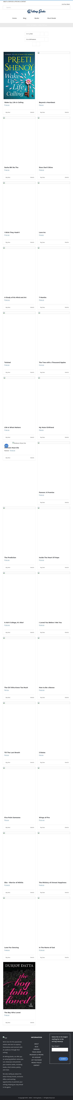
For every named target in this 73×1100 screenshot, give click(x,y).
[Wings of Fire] (54, 790)
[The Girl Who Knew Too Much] (19, 660)
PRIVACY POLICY (36, 1062)
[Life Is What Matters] (19, 400)
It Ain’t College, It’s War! (14, 622)
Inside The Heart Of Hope (49, 557)
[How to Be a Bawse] (54, 660)
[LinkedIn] (66, 1070)
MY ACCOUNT (36, 1057)
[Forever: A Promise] (54, 465)
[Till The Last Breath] (19, 725)
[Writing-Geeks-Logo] (36, 10)
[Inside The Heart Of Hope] (54, 530)
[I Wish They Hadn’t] (19, 205)
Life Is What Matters (12, 427)
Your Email (55, 1046)
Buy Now (8, 112)
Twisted (7, 362)
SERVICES (11, 1)
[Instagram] (58, 1070)
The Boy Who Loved (12, 1012)
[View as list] (38, 44)
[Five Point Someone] (19, 790)
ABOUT (5, 1)
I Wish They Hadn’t (12, 232)
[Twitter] (54, 1070)
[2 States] (54, 725)
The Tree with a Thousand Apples (52, 362)
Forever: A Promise (46, 492)
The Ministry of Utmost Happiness (52, 882)
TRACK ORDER (36, 1052)
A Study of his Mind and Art (15, 297)
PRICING (17, 1)
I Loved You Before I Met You (50, 622)
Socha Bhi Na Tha (11, 167)
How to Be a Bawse (46, 687)
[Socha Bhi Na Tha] (19, 140)
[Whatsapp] (51, 1074)
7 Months (42, 297)
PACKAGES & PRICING (36, 1054)
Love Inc (42, 232)
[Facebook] (51, 1070)
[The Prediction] (19, 530)
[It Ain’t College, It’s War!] (19, 595)
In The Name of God (47, 947)
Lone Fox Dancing (11, 947)
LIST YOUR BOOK (36, 1060)
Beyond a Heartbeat (47, 102)
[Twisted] (19, 335)
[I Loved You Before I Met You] (54, 595)
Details (32, 112)
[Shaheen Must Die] (19, 443)
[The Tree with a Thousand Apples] (54, 335)
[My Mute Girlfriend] (54, 400)
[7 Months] (54, 270)
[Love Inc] (54, 205)
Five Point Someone (12, 817)
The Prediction (10, 557)
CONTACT (23, 1)
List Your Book (66, 4)
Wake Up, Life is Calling (13, 102)
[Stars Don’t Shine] (54, 140)
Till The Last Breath (12, 752)
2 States (42, 752)
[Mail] (54, 1074)
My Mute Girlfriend (46, 427)
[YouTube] (62, 1070)
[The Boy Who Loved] (19, 985)
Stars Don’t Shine (46, 167)
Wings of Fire (44, 817)
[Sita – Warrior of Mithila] (19, 855)
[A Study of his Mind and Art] (19, 270)
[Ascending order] (46, 34)
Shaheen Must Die (11, 448)
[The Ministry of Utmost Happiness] (54, 855)
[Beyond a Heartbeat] (54, 75)
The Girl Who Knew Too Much (16, 687)
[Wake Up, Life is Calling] (19, 75)
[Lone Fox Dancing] (19, 920)
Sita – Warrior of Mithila (13, 882)
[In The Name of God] (54, 920)
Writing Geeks (38, 1097)
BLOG (36, 1047)
